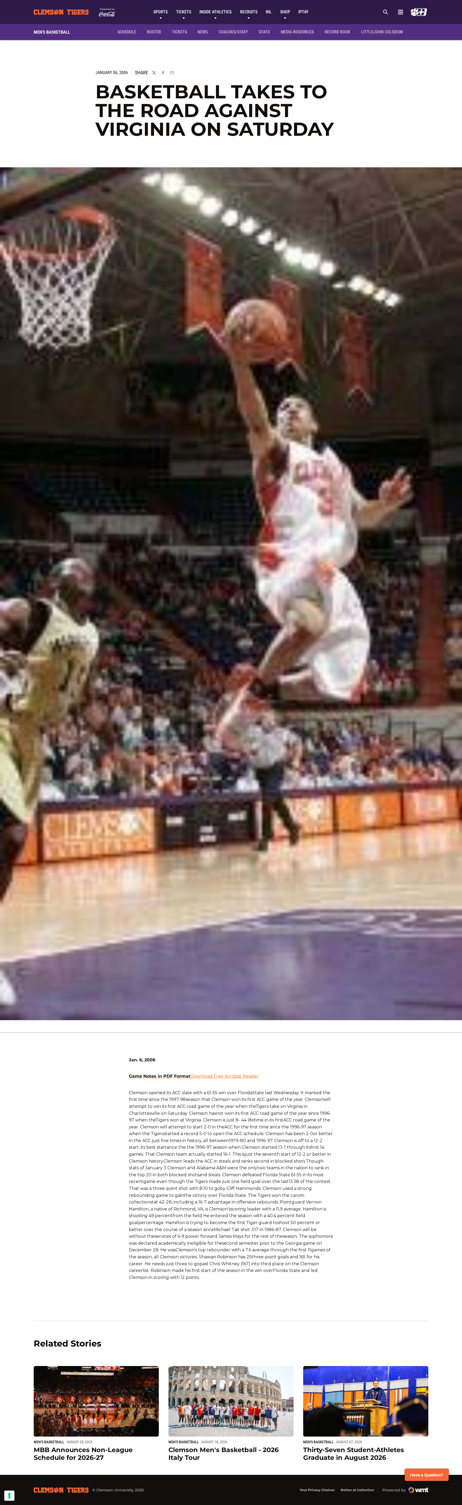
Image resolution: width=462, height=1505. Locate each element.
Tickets (183, 11)
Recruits (248, 11)
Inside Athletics (215, 11)
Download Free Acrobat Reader (224, 1076)
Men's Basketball (49, 1442)
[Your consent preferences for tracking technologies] (9, 1496)
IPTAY (303, 11)
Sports (160, 11)
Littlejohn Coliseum (383, 31)
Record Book (337, 31)
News (203, 31)
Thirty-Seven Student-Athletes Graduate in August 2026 (353, 1453)
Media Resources (297, 31)
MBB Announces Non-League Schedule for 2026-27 (83, 1453)
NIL (269, 11)
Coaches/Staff (233, 31)
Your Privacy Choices (317, 1490)
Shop (285, 11)
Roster (154, 31)
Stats (264, 31)
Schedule (400, 12)
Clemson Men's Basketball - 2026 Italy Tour (223, 1453)
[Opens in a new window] (418, 12)
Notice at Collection (357, 1490)
